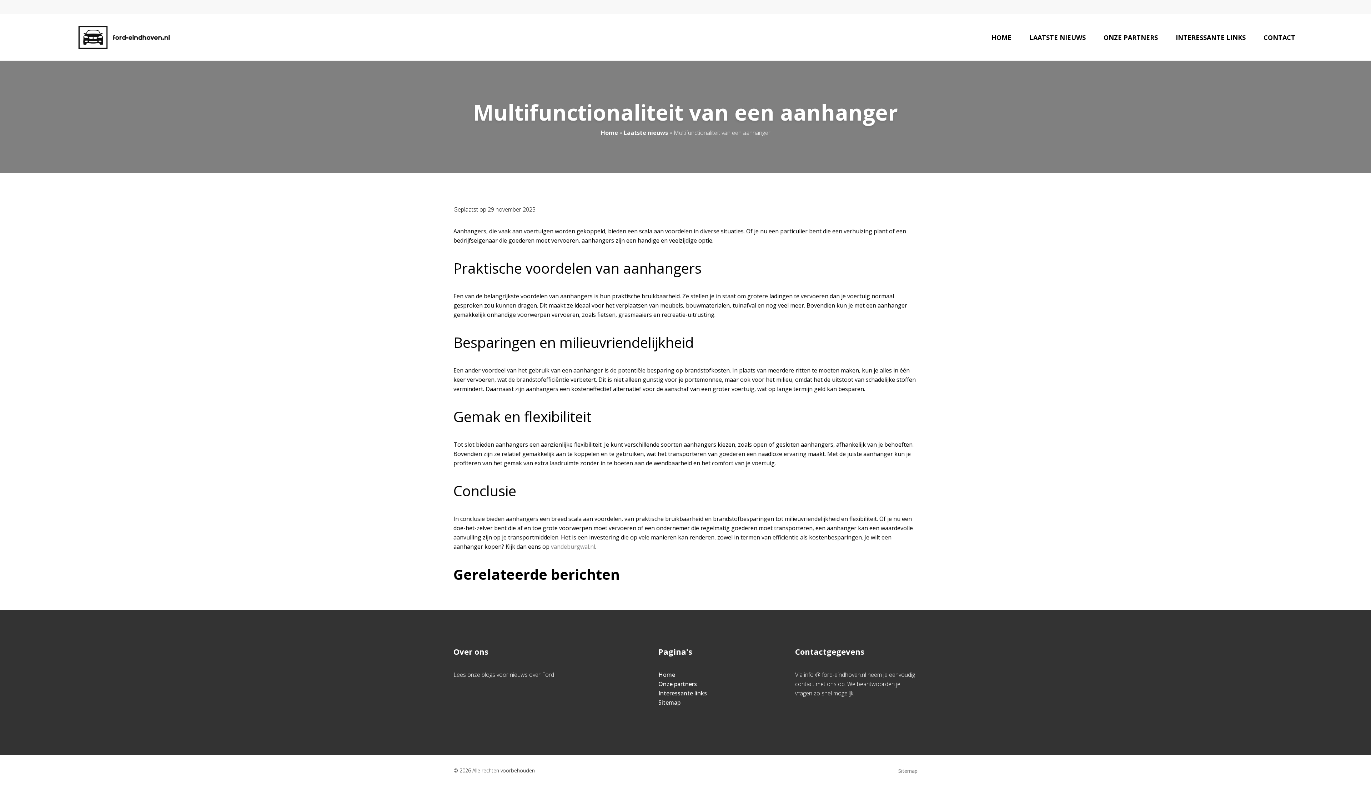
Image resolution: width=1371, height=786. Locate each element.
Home (1001, 37)
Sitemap (669, 702)
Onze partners (1131, 37)
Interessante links (1211, 37)
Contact (1279, 37)
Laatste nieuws (1057, 37)
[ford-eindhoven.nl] (124, 37)
